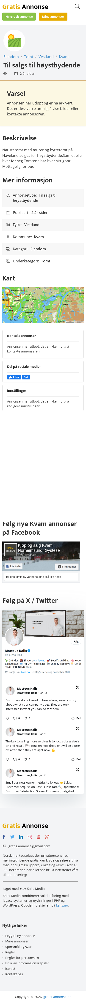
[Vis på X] (77, 688)
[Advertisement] (43, 467)
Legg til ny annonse (20, 936)
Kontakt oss (14, 974)
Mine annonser (17, 941)
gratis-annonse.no (57, 997)
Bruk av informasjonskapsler (27, 963)
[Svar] (7, 718)
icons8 (10, 968)
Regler (10, 952)
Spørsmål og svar (18, 946)
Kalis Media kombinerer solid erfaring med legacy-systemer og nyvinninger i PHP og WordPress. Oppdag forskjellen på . (36, 900)
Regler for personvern (22, 957)
